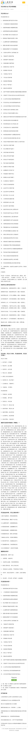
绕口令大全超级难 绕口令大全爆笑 (9, 703)
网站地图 (17, 730)
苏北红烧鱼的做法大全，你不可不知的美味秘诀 (12, 719)
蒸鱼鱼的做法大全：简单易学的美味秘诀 (10, 716)
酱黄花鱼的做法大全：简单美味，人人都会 (11, 707)
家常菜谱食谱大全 (19, 728)
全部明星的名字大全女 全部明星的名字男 (10, 700)
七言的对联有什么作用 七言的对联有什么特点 (11, 696)
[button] (23, 2)
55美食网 (6, 728)
